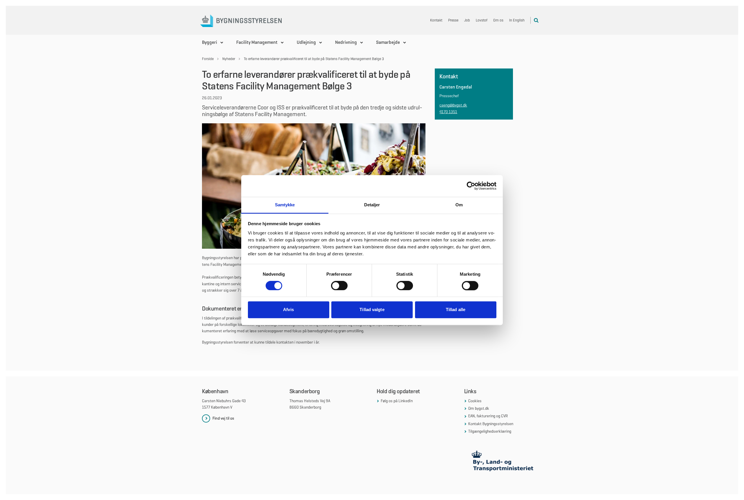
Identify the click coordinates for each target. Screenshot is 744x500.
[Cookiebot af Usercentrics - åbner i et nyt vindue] (471, 185)
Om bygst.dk (478, 408)
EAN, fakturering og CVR (488, 415)
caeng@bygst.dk (453, 105)
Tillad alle (455, 309)
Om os (498, 20)
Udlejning (306, 42)
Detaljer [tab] (372, 204)
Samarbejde (388, 42)
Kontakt (436, 20)
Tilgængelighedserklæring (489, 431)
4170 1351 (448, 111)
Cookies (475, 400)
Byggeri (209, 42)
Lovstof (481, 20)
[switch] (339, 285)
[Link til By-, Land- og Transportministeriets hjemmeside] (503, 462)
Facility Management (257, 42)
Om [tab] (459, 204)
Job (467, 20)
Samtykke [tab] (285, 204)
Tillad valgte (372, 309)
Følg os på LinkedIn (397, 400)
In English (517, 20)
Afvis (288, 309)
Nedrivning (346, 42)
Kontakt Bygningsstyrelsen (490, 423)
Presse (453, 20)
